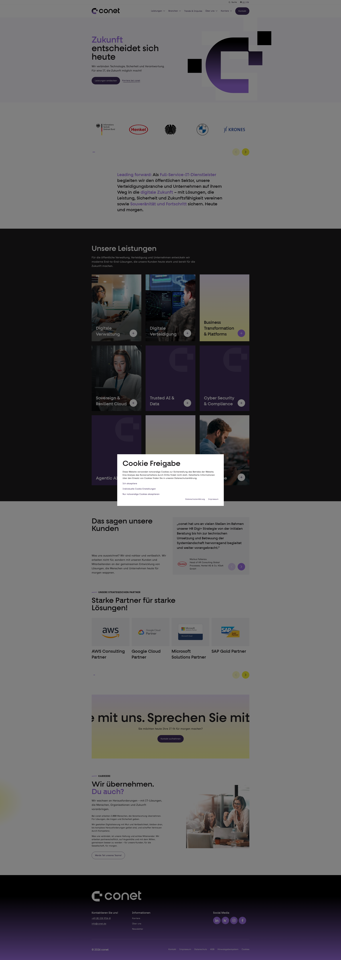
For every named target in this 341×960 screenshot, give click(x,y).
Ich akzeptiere (130, 483)
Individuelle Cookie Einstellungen (139, 489)
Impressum (213, 499)
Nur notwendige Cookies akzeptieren (141, 494)
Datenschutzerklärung (195, 499)
